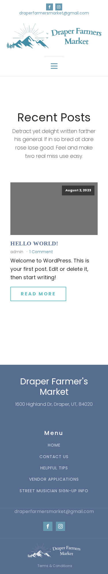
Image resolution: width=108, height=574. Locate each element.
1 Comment (41, 252)
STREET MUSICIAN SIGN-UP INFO (54, 491)
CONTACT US (54, 457)
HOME (54, 445)
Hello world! (34, 243)
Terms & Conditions (54, 565)
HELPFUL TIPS (54, 468)
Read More (38, 293)
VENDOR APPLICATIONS (54, 479)
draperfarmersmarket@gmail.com (54, 13)
